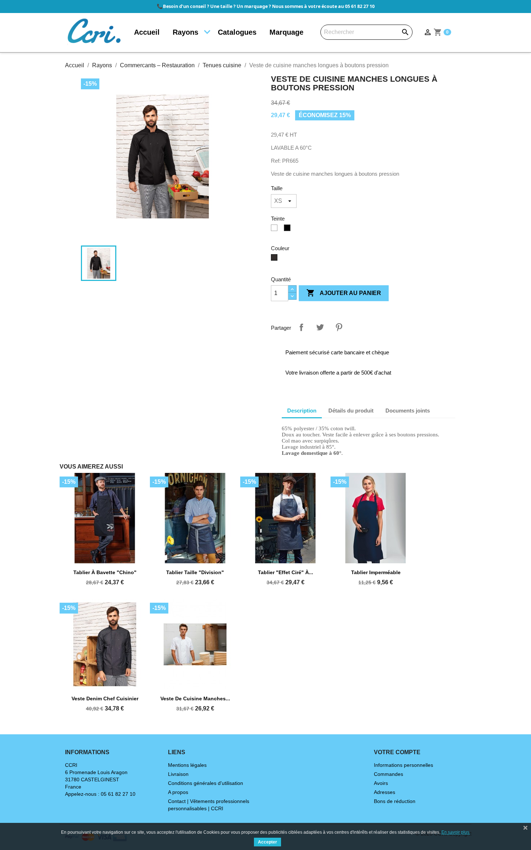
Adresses (384, 792)
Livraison (178, 774)
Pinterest (339, 327)
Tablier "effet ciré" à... (285, 572)
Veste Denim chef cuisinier (105, 698)
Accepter (267, 842)
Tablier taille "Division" (195, 572)
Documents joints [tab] (407, 410)
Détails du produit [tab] (351, 410)
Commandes (388, 774)
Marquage (286, 32)
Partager (301, 327)
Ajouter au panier (343, 293)
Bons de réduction (394, 801)
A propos (178, 792)
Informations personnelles (403, 765)
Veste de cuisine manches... (195, 698)
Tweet (320, 327)
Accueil (147, 32)
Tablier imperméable (376, 572)
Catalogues (237, 32)
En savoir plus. (455, 832)
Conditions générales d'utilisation (205, 783)
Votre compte (397, 752)
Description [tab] (301, 410)
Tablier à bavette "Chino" (105, 572)
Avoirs (381, 783)
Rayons (185, 32)
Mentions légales (187, 765)
